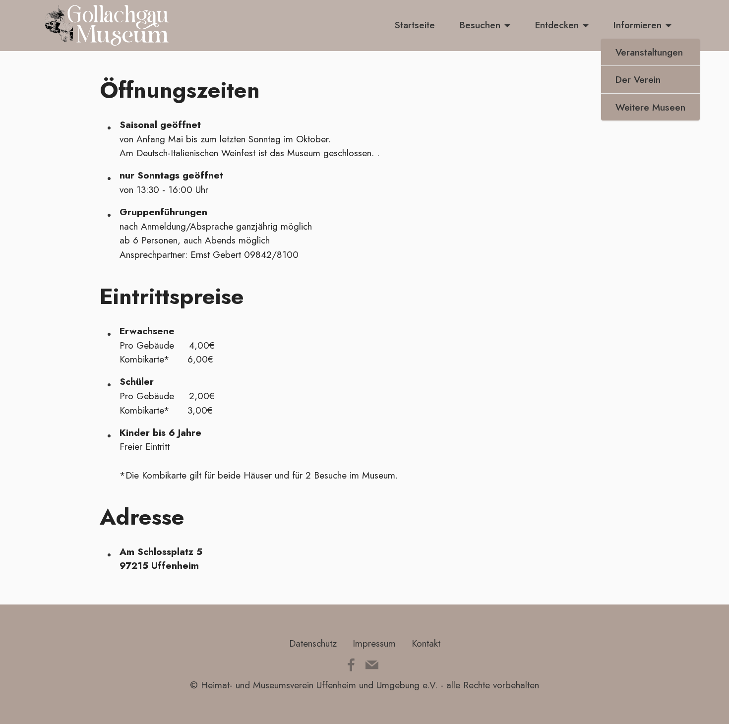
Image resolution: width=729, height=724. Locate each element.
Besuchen (480, 25)
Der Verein (638, 79)
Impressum (374, 643)
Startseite (415, 25)
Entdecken (557, 25)
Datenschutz (313, 643)
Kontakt (426, 643)
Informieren (637, 25)
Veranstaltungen (649, 52)
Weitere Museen (650, 107)
